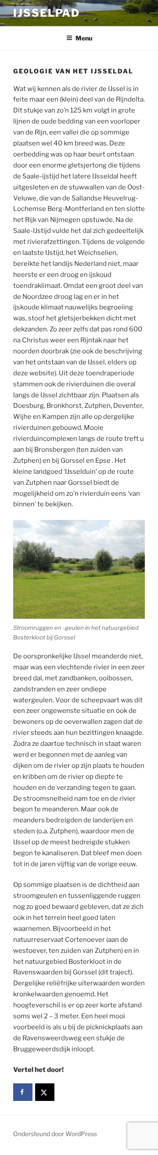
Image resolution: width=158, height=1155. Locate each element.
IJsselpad (46, 13)
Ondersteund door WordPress (55, 1133)
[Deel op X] (44, 1092)
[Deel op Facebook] (22, 1092)
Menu (83, 38)
